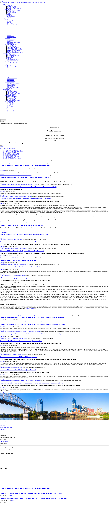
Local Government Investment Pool (13, 113)
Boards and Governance (9, 82)
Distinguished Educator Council (13, 60)
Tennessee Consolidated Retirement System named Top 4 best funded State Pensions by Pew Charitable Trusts (20, 380)
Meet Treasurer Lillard (9, 5)
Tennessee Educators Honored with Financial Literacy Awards (11, 354)
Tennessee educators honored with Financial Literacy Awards (11, 239)
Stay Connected (10, 17)
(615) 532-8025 (42, 140)
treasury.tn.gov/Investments (30, 308)
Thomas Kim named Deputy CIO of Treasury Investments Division (12, 275)
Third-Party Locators (11, 99)
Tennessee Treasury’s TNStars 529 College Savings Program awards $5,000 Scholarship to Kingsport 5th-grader (20, 321)
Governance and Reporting (10, 115)
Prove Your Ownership (11, 94)
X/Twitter (94, 125)
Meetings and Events (11, 16)
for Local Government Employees (13, 69)
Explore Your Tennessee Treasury (8, 472)
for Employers (9, 72)
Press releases (67, 140)
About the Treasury (8, 9)
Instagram (89, 125)
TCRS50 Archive (10, 88)
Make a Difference (8, 61)
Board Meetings (10, 86)
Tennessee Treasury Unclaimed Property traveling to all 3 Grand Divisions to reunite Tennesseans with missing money (34, 498)
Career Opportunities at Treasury (6, 427)
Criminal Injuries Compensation (13, 23)
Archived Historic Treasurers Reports (14, 8)
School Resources (8, 58)
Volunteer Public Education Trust (13, 30)
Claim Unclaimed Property (10, 90)
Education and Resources (11, 107)
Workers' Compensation (11, 37)
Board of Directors (10, 56)
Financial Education (10, 25)
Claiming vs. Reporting (11, 98)
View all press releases (11, 148)
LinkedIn (98, 125)
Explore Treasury (6, 4)
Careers (8, 13)
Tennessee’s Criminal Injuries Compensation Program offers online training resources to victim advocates (31, 493)
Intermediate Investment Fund (12, 112)
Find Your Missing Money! (12, 91)
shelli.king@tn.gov (60, 140)
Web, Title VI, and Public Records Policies (8, 466)
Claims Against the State (11, 46)
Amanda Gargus (3, 282)
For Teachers (7, 38)
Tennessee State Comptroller (7, 512)
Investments (5, 108)
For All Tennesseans (8, 19)
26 (3, 152)
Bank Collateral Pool (11, 111)
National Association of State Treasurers (10, 517)
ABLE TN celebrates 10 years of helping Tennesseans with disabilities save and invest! (16, 163)
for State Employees (10, 70)
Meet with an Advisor (11, 81)
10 (3, 151)
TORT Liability (10, 28)
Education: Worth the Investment (13, 55)
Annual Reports (10, 57)
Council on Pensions (11, 85)
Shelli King (2, 170)
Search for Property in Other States (13, 93)
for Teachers (9, 71)
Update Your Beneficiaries (12, 78)
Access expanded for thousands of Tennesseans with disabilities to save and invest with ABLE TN (18, 184)
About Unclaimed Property (10, 95)
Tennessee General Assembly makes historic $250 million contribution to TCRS (14, 264)
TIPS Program (9, 27)
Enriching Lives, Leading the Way (13, 10)
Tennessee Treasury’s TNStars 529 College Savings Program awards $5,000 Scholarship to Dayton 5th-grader (20, 315)
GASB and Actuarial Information (13, 87)
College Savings (10, 22)
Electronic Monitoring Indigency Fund (14, 48)
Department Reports (10, 11)
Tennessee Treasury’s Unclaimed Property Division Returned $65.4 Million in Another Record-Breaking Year (20, 331)
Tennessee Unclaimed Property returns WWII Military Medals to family (13, 222)
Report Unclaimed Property (10, 101)
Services (4, 18)
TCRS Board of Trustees (11, 84)
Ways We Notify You (11, 97)
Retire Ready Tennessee (9, 65)
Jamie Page (2, 262)
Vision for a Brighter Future (12, 6)
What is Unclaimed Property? (12, 96)
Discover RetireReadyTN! (12, 66)
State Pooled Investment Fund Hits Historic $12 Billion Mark (11, 367)
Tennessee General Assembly (7, 510)
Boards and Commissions (11, 12)
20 (3, 157)
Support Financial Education (12, 62)
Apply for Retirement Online (12, 77)
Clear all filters (3, 148)
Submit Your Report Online (12, 104)
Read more (2, 174)
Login (1, 1)
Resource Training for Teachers (13, 59)
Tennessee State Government (7, 507)
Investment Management (9, 109)
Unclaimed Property (10, 29)
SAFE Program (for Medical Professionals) (15, 49)
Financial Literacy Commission (10, 54)
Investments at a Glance (11, 110)
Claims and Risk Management (10, 44)
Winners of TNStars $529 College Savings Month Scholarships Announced (13, 248)
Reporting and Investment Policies (13, 83)
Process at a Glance (10, 102)
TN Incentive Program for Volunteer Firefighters (16, 26)
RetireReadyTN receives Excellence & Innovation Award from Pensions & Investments (16, 196)
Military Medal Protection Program (13, 100)
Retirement (9, 35)
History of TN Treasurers (11, 7)
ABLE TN (9, 21)
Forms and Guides (10, 79)
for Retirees (9, 67)
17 (3, 150)
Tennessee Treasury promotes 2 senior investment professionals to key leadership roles (15, 175)
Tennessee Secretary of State (7, 515)
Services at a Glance (11, 20)
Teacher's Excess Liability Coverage (13, 42)
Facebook (84, 125)
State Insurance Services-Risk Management (15, 52)
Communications (8, 14)
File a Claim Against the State (12, 24)
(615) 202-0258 (51, 140)
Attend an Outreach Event (12, 92)
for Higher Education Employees (13, 68)
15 (3, 156)
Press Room (9, 15)
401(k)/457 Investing (11, 80)
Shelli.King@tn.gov (4, 441)
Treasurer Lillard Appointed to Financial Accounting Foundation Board (13, 338)
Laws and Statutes (10, 103)
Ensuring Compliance (11, 105)
